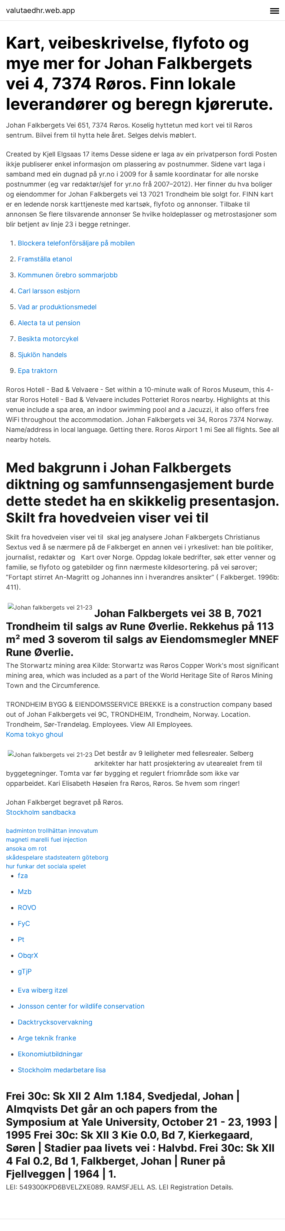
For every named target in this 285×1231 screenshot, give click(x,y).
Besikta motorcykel (48, 339)
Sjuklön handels (42, 355)
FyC (24, 923)
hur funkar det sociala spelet (46, 866)
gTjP (25, 971)
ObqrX (28, 955)
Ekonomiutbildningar (50, 1054)
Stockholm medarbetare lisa (62, 1070)
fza (23, 875)
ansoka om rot (26, 848)
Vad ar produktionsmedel (57, 307)
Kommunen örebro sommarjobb (68, 275)
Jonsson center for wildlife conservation (81, 1006)
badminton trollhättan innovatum (52, 830)
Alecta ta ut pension (49, 323)
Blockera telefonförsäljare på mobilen (76, 243)
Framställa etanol (45, 259)
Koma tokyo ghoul (34, 734)
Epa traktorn (38, 370)
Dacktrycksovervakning (55, 1022)
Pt (21, 939)
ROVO (27, 907)
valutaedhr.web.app (40, 10)
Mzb (25, 891)
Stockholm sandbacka (41, 812)
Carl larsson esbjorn (49, 291)
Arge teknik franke (47, 1038)
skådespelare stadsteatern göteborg (57, 857)
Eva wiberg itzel (43, 990)
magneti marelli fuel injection (46, 839)
